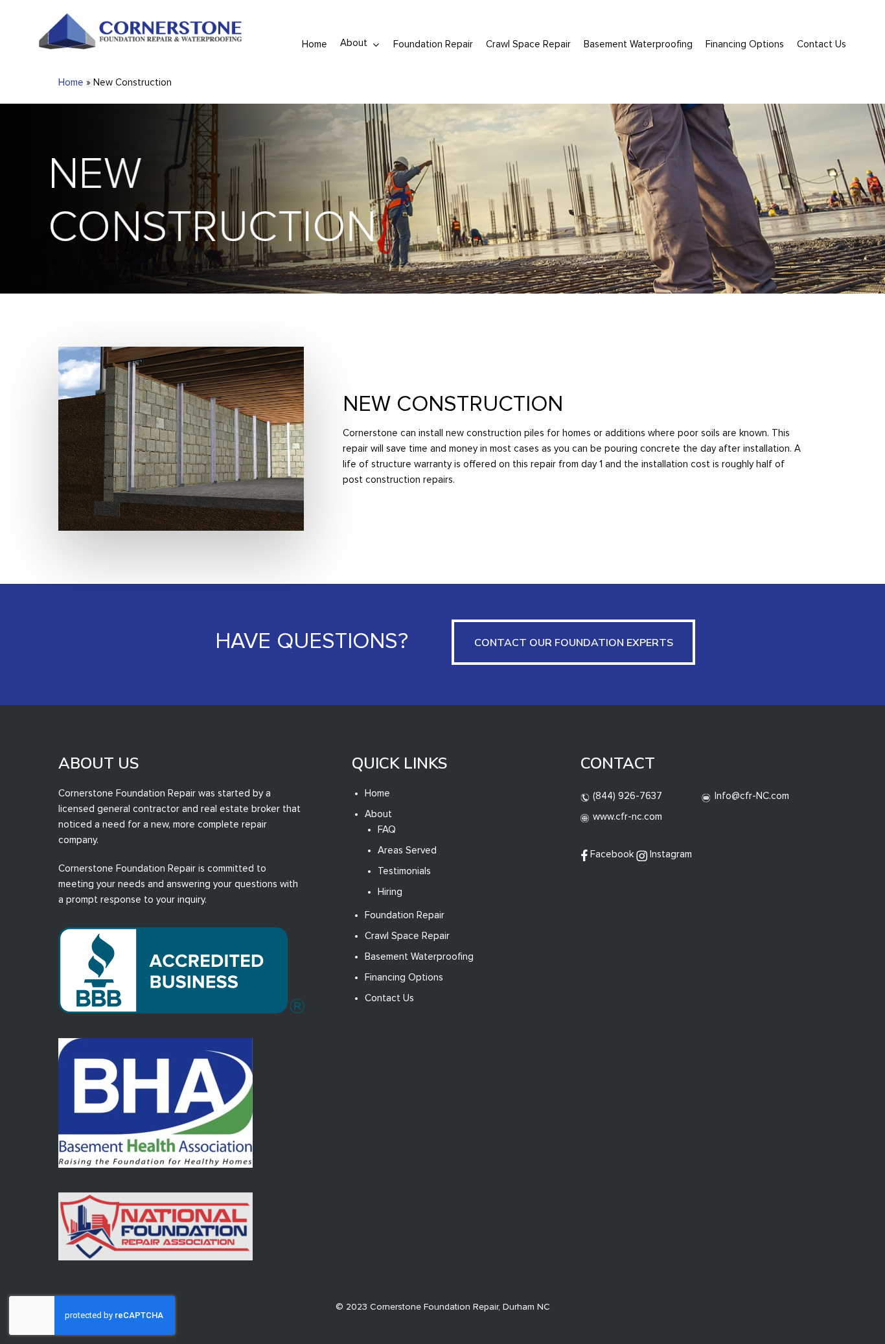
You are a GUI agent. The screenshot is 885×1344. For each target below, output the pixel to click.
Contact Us (389, 998)
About (378, 814)
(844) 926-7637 (626, 796)
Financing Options (404, 977)
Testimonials (404, 871)
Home (71, 82)
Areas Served (407, 850)
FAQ (387, 829)
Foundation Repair (404, 915)
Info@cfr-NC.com (750, 796)
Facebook (611, 854)
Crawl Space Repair (407, 936)
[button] (573, 642)
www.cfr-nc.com (626, 816)
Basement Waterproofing (419, 956)
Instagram (669, 854)
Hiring (390, 892)
